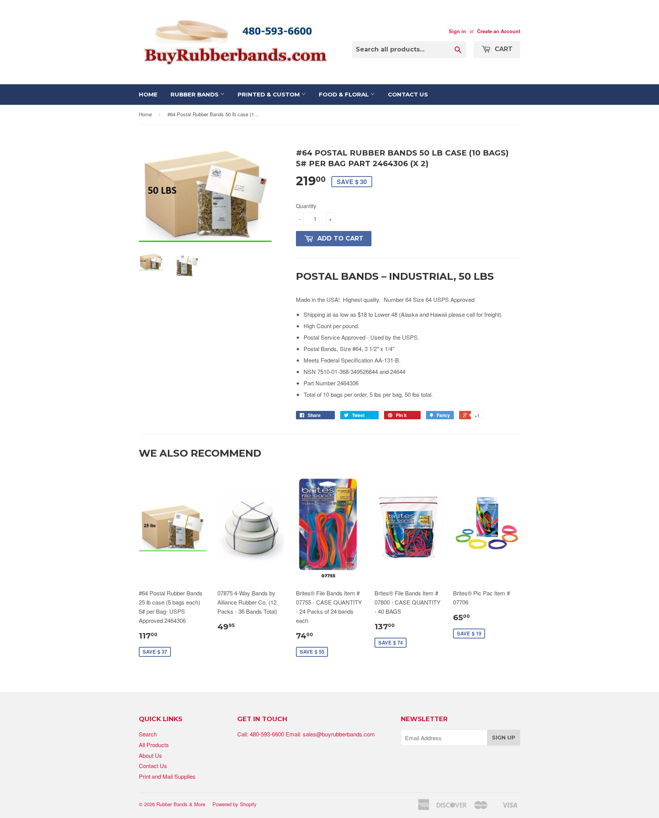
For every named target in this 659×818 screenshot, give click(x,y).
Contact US (408, 94)
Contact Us (153, 766)
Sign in (457, 31)
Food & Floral (344, 94)
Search (148, 734)
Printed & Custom (269, 94)
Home (148, 94)
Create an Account (498, 31)
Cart (503, 49)
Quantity (306, 206)
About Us (150, 755)
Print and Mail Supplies (167, 776)
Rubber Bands (195, 94)
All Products (154, 745)
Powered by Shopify (234, 804)
